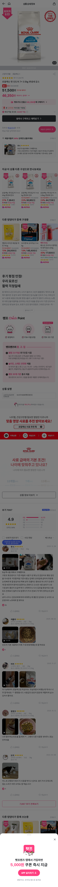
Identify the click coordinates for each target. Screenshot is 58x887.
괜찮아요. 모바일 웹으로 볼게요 (29, 879)
